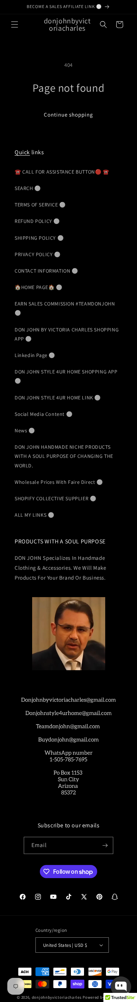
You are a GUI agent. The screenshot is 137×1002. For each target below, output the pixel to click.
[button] (15, 24)
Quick (22, 152)
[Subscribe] (105, 845)
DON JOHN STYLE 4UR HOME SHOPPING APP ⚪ (66, 376)
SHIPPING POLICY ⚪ (39, 238)
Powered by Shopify (101, 997)
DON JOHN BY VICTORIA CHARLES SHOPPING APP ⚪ (67, 334)
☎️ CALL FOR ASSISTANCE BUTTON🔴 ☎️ (62, 171)
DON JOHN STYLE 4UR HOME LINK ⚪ (58, 397)
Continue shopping (68, 114)
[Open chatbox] (121, 986)
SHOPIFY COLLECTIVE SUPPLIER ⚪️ (55, 498)
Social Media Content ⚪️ (43, 414)
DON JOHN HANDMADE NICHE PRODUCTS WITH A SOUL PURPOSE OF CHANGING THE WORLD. (64, 456)
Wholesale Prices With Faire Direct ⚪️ (59, 482)
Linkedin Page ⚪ (35, 355)
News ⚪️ (25, 430)
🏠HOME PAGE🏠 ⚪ (38, 287)
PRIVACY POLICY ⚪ (38, 254)
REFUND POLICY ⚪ (37, 221)
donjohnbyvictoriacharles (57, 997)
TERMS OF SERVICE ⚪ (40, 204)
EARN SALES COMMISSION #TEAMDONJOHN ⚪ (65, 308)
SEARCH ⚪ (28, 188)
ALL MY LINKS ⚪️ (34, 515)
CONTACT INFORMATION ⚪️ (46, 270)
